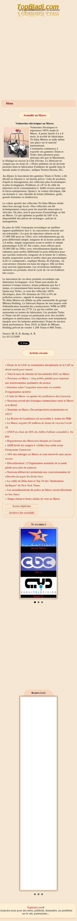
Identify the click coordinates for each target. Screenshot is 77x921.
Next (52, 563)
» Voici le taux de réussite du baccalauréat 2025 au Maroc (37, 373)
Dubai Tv (38, 596)
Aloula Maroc (38, 548)
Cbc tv (38, 572)
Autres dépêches (21, 506)
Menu (9, 103)
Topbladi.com (34, 907)
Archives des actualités (21, 512)
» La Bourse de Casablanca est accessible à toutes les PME (38, 418)
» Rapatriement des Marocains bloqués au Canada (33, 440)
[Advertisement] (38, 59)
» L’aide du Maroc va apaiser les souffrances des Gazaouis (38, 396)
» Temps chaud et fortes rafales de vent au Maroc (32, 498)
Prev (25, 563)
